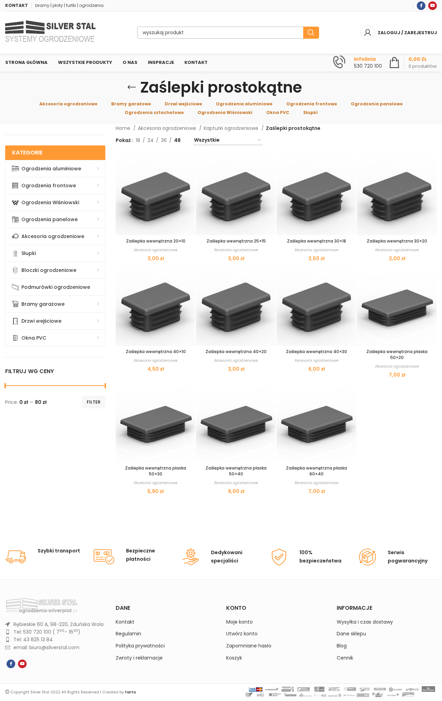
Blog (342, 646)
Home (124, 128)
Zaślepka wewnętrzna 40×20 (236, 351)
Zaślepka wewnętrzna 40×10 (156, 351)
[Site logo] (50, 32)
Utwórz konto (242, 634)
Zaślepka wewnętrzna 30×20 (397, 241)
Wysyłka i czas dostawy (365, 622)
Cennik (345, 658)
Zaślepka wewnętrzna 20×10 (155, 241)
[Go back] (131, 87)
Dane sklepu (351, 634)
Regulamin (128, 634)
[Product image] (155, 195)
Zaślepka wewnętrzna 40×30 (316, 351)
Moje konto (239, 622)
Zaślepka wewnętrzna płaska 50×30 (155, 471)
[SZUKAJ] (311, 33)
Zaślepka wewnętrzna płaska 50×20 (396, 354)
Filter (93, 402)
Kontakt (125, 622)
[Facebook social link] (421, 5)
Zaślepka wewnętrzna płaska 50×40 (236, 471)
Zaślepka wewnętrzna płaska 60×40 (316, 471)
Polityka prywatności (140, 646)
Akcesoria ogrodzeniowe (168, 128)
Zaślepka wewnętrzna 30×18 (316, 241)
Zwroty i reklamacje (139, 658)
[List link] (55, 624)
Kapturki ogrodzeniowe (232, 128)
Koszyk (234, 658)
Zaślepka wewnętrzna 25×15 (236, 241)
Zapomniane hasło (248, 646)
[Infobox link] (357, 62)
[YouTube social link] (432, 5)
